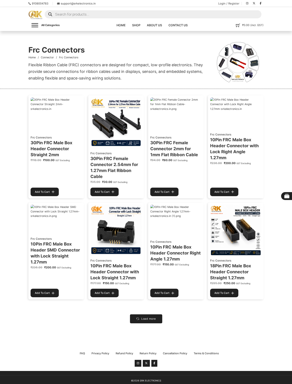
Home (121, 25)
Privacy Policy (100, 353)
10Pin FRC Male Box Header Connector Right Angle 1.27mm (175, 253)
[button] (45, 192)
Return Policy (148, 353)
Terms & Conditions (206, 353)
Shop (136, 25)
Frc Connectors (41, 137)
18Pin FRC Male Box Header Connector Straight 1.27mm (230, 271)
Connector (47, 57)
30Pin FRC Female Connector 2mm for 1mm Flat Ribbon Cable (174, 148)
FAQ (82, 353)
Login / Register (228, 3)
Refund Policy (124, 353)
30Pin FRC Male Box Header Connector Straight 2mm (51, 148)
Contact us (178, 25)
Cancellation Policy (175, 353)
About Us (154, 25)
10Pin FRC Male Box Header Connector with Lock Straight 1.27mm (114, 271)
